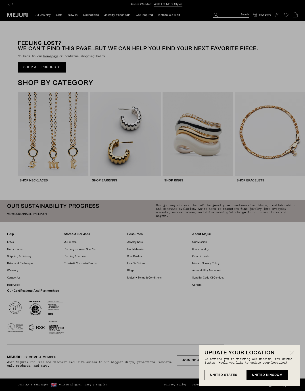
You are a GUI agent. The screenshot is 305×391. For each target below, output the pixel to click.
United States (223, 375)
